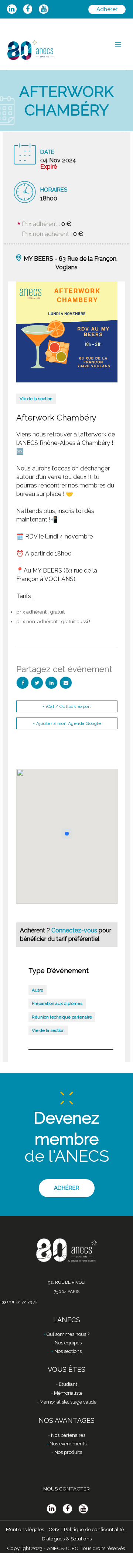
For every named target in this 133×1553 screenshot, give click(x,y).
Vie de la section (36, 398)
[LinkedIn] (51, 682)
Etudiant (68, 1384)
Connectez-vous (75, 930)
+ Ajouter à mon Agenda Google (67, 723)
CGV (53, 1529)
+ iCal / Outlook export (66, 706)
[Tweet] (37, 682)
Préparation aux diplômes (57, 1003)
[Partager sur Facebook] (22, 682)
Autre (37, 990)
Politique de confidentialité (94, 1529)
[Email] (65, 682)
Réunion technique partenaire (62, 1017)
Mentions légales (25, 1529)
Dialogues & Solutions (67, 1539)
